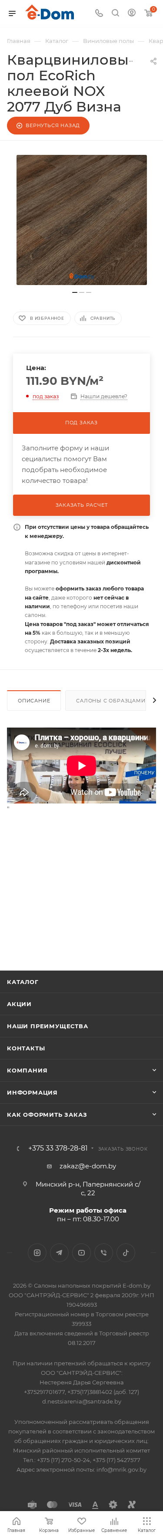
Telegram (59, 1252)
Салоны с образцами (110, 701)
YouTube (81, 1252)
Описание (34, 701)
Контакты (26, 1048)
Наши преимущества (47, 1026)
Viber (103, 1252)
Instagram (37, 1252)
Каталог (23, 981)
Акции (19, 1003)
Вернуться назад (53, 125)
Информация (32, 1092)
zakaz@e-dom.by (88, 1166)
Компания (27, 1070)
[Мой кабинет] (132, 14)
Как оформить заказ (47, 1114)
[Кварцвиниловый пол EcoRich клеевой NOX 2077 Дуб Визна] (82, 220)
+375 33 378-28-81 (58, 1148)
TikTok (125, 1252)
